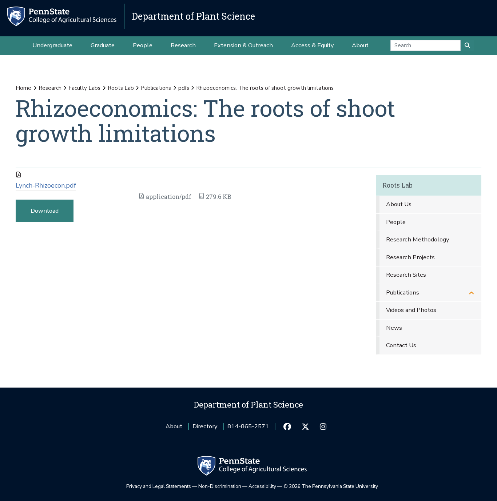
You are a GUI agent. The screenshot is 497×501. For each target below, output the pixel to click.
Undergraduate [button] (52, 45)
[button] (471, 292)
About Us (398, 204)
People (396, 222)
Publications (156, 88)
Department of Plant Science (193, 16)
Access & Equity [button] (312, 45)
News (394, 328)
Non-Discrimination (219, 486)
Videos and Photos (411, 310)
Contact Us (401, 345)
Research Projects (410, 257)
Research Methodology (417, 239)
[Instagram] (323, 426)
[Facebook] (287, 426)
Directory (204, 426)
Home (23, 88)
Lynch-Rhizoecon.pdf (46, 185)
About (174, 426)
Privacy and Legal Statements (158, 486)
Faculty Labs (84, 88)
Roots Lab (121, 88)
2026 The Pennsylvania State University (330, 486)
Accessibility (262, 486)
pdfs (183, 88)
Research (50, 88)
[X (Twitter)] (305, 426)
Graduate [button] (103, 45)
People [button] (142, 45)
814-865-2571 (248, 429)
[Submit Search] (467, 45)
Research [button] (183, 45)
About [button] (360, 45)
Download (45, 211)
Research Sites (406, 274)
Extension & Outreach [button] (243, 45)
